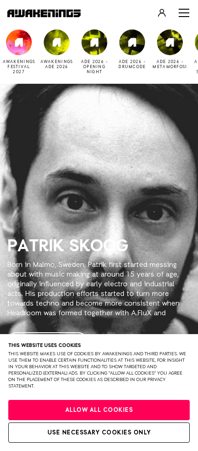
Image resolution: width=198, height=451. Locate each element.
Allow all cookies (99, 410)
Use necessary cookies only (99, 433)
